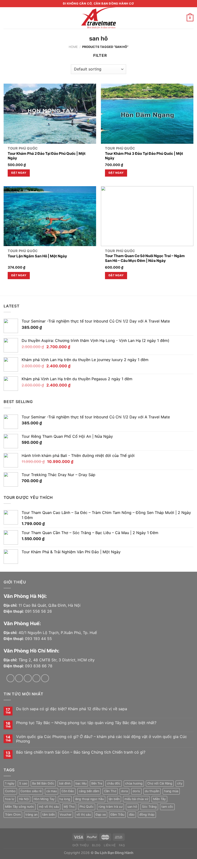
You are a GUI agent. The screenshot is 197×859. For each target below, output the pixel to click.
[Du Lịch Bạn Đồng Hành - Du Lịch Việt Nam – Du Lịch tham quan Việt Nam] (98, 18)
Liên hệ (110, 845)
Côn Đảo (68, 791)
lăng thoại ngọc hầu (89, 799)
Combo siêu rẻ (31, 791)
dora (124, 791)
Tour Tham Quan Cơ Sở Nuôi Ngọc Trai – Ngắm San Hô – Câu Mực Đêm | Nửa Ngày (145, 258)
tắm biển (48, 814)
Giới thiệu (80, 845)
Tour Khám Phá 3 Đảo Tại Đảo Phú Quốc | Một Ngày (144, 156)
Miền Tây (159, 799)
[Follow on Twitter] (28, 678)
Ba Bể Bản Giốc (43, 783)
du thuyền (152, 791)
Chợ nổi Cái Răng (159, 783)
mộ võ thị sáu (49, 806)
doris (136, 791)
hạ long (64, 799)
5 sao (23, 783)
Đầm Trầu (117, 814)
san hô (132, 806)
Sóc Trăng (149, 806)
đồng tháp (146, 814)
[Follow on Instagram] (19, 678)
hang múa (171, 791)
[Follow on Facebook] (10, 678)
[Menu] (6, 18)
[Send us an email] (36, 678)
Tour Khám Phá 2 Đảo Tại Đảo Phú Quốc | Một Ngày (47, 156)
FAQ (122, 845)
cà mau (51, 791)
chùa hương (133, 783)
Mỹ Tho (69, 806)
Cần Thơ (110, 791)
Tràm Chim (13, 814)
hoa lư (9, 799)
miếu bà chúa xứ (136, 799)
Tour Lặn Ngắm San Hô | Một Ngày (37, 256)
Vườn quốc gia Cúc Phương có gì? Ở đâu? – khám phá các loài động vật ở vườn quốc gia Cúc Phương (101, 739)
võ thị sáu (83, 814)
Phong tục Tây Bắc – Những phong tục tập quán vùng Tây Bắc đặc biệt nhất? (86, 723)
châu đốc (113, 783)
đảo (132, 814)
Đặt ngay (18, 172)
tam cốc (167, 806)
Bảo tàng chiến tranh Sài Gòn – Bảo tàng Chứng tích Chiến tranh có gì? (80, 752)
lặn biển (114, 799)
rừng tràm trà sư (110, 806)
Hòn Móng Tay (44, 799)
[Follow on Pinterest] (45, 678)
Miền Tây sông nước (19, 806)
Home (73, 47)
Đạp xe (101, 814)
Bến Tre (96, 783)
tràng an (31, 814)
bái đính (65, 783)
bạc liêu (80, 783)
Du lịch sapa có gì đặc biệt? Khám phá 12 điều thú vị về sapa (71, 709)
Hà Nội (24, 799)
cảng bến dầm (89, 791)
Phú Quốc (87, 806)
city (179, 783)
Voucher (66, 814)
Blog (96, 845)
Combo (10, 791)
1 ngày (9, 783)
